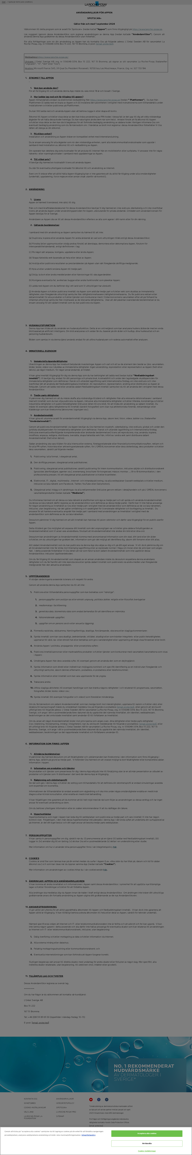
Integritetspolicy (89, 1135)
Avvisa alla (146, 1143)
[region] (96, 1141)
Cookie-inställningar (147, 1151)
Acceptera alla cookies (146, 1133)
